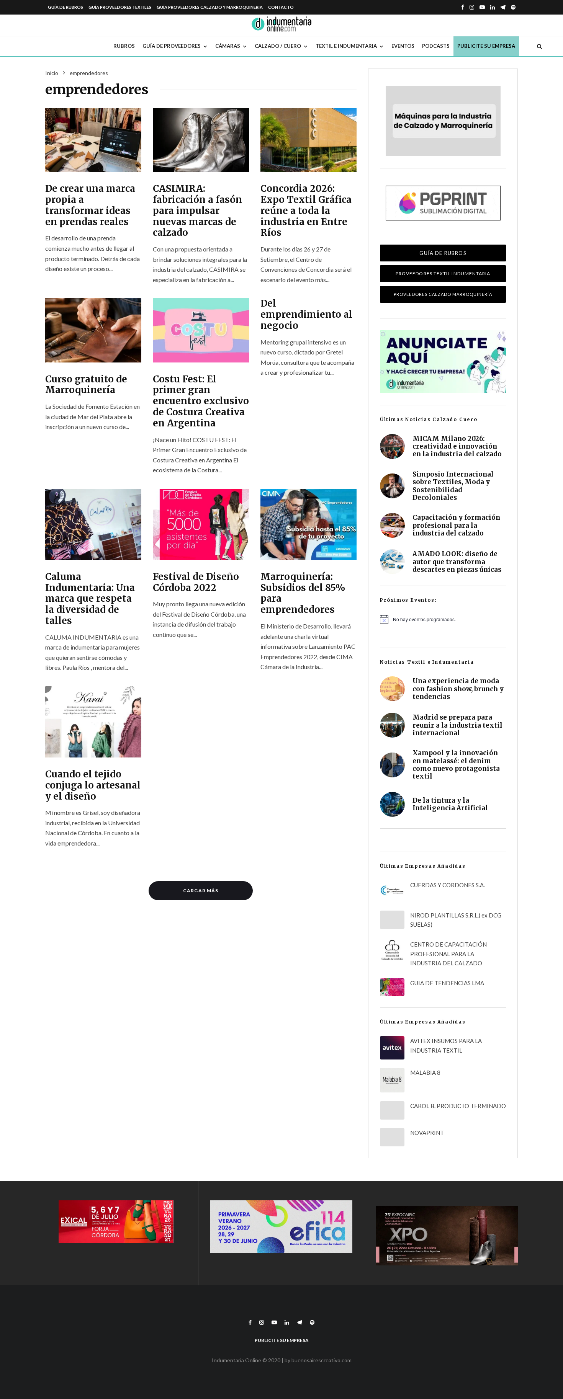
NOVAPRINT (427, 1132)
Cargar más (200, 890)
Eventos (402, 46)
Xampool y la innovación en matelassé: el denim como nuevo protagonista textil (456, 764)
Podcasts (436, 46)
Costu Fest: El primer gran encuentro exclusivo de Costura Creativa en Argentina (201, 401)
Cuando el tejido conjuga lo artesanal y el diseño (93, 785)
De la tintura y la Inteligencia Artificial (450, 804)
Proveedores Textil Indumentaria (443, 273)
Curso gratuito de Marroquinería (86, 385)
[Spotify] (513, 7)
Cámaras (227, 46)
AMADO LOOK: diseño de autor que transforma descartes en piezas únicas (456, 561)
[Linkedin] (493, 7)
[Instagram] (472, 7)
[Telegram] (503, 7)
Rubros (124, 46)
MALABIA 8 (425, 1072)
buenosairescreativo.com (321, 1360)
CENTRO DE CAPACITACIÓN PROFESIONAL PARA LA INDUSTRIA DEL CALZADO (448, 954)
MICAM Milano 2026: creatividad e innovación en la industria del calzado (457, 446)
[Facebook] (462, 7)
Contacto (281, 7)
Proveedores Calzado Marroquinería (443, 294)
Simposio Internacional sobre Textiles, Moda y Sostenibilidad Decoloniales (453, 486)
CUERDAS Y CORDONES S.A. (447, 885)
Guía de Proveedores (171, 46)
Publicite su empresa (486, 46)
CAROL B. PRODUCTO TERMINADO (458, 1105)
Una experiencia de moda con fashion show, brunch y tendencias (458, 688)
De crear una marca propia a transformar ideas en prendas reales (90, 205)
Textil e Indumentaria (346, 46)
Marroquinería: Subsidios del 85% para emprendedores (302, 593)
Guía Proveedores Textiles (119, 7)
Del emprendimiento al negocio (306, 314)
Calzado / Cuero (278, 46)
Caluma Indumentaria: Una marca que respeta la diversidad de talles (90, 599)
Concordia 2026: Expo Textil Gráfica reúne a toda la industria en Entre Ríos (306, 210)
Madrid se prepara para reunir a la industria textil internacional (457, 725)
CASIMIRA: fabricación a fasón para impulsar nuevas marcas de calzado (197, 210)
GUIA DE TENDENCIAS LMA (447, 982)
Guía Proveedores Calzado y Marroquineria (210, 7)
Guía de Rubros (65, 7)
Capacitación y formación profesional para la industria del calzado (456, 525)
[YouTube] (482, 7)
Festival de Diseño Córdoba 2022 (196, 582)
